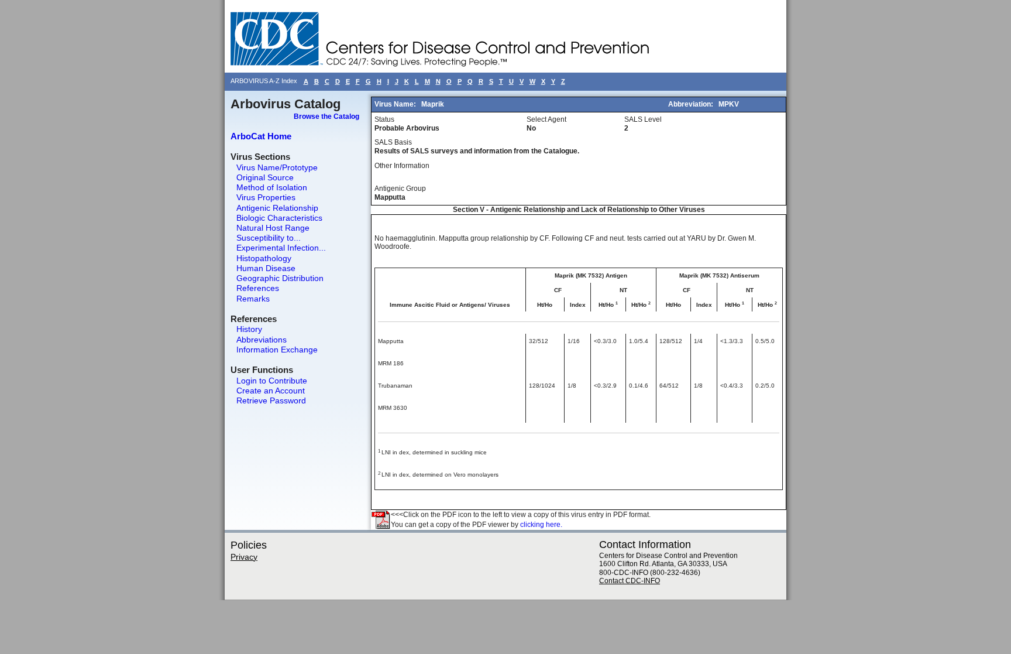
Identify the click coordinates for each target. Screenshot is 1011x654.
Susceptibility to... (268, 237)
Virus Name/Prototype (277, 167)
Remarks (253, 298)
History (249, 329)
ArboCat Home (261, 136)
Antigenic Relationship (277, 208)
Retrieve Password (271, 400)
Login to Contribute (271, 380)
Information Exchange (277, 349)
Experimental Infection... (281, 247)
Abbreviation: (691, 104)
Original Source (265, 177)
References (257, 288)
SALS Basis (393, 142)
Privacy (244, 556)
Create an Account (270, 390)
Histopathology (263, 258)
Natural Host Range (273, 227)
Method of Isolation (271, 187)
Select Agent (546, 119)
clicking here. (541, 525)
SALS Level (643, 119)
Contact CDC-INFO (629, 581)
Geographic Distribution (280, 278)
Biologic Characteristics (279, 217)
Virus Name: (396, 104)
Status (384, 119)
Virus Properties (265, 197)
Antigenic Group (400, 188)
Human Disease (265, 268)
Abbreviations (261, 339)
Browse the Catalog (326, 116)
